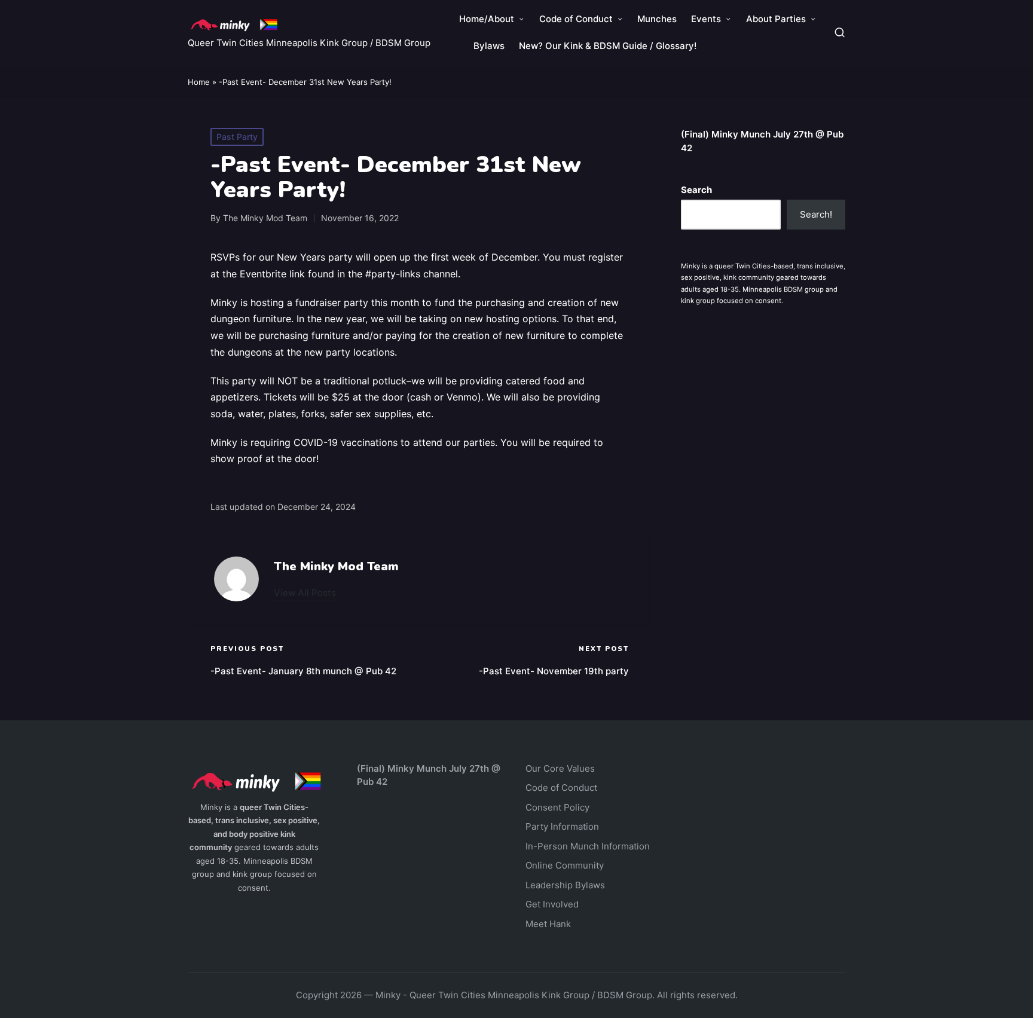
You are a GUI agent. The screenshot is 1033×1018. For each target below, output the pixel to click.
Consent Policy (557, 807)
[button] (305, 593)
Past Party (237, 137)
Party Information (562, 826)
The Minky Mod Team (336, 566)
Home (199, 82)
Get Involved (552, 904)
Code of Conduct (561, 787)
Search (696, 189)
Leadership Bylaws (565, 885)
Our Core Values (560, 768)
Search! (816, 214)
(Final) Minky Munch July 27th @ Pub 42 (762, 141)
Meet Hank (548, 924)
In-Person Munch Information (587, 846)
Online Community (564, 865)
